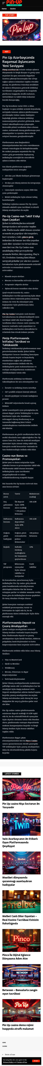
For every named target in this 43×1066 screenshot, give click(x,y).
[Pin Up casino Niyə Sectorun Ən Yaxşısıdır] (21, 789)
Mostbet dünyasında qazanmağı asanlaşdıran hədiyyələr (17, 881)
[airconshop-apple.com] (14, 3)
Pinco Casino (31, 740)
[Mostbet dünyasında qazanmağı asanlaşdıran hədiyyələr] (21, 863)
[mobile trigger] (4, 3)
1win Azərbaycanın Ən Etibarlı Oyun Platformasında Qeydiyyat (20, 842)
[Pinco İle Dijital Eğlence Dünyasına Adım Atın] (21, 940)
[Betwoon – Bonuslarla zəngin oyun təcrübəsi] (21, 975)
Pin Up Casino (8, 314)
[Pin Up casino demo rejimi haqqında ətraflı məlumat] (21, 1010)
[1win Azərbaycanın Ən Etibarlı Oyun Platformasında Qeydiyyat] (21, 824)
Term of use (10, 1054)
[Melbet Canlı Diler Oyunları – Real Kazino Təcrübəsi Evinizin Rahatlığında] (21, 901)
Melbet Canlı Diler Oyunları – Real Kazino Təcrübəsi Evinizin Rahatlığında (20, 920)
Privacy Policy (8, 1062)
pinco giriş (27, 237)
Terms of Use (22, 1062)
